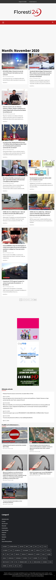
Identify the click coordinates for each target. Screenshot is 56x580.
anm (27, 546)
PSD (30, 561)
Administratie (6, 174)
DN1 (3, 554)
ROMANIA (45, 561)
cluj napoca (17, 550)
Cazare (3, 521)
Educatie (4, 525)
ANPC (31, 546)
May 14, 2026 (11, 448)
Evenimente (11, 67)
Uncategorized (6, 242)
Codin (5, 76)
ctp (43, 550)
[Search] (53, 22)
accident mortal (13, 546)
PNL (16, 561)
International (5, 530)
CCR (40, 546)
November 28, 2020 (12, 113)
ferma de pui (30, 554)
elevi (12, 554)
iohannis (35, 558)
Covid (32, 550)
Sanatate (4, 537)
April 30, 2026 (38, 451)
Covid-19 (38, 550)
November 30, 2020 (11, 76)
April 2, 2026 (11, 504)
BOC (36, 546)
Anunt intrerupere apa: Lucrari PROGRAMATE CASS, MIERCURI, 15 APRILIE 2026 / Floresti (26, 413)
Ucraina (4, 565)
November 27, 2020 (11, 215)
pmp (12, 561)
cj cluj (45, 546)
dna (8, 554)
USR (15, 565)
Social (14, 138)
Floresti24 (5, 113)
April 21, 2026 (11, 480)
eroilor (24, 554)
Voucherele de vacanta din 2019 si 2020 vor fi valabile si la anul (40, 179)
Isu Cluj (45, 558)
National (4, 532)
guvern (49, 554)
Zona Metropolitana (21, 138)
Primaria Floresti (23, 561)
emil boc (18, 554)
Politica (37, 67)
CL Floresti (5, 550)
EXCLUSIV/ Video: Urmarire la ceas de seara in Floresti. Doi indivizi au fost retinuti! (13, 73)
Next (35, 299)
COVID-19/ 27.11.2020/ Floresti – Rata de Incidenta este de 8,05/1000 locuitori (14, 212)
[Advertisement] (28, 35)
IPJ (40, 558)
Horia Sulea (11, 558)
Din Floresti (5, 67)
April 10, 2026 (38, 475)
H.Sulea (4, 558)
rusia (50, 561)
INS (30, 558)
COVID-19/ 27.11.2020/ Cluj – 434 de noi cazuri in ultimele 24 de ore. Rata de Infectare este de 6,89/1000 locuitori (40, 213)
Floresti (38, 554)
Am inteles (28, 577)
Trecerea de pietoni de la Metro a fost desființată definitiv (18, 417)
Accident (5, 546)
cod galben (25, 550)
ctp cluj (48, 550)
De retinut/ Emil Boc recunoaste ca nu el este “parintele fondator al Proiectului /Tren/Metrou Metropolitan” (14, 179)
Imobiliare (18, 558)
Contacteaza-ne (33, 1)
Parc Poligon (6, 561)
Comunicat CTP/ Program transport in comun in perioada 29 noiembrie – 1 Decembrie (13, 283)
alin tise (21, 546)
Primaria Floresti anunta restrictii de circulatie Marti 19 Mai (18, 393)
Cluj (11, 550)
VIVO (20, 565)
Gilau (43, 554)
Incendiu (25, 558)
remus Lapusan (37, 561)
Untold (10, 565)
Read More (5, 82)
